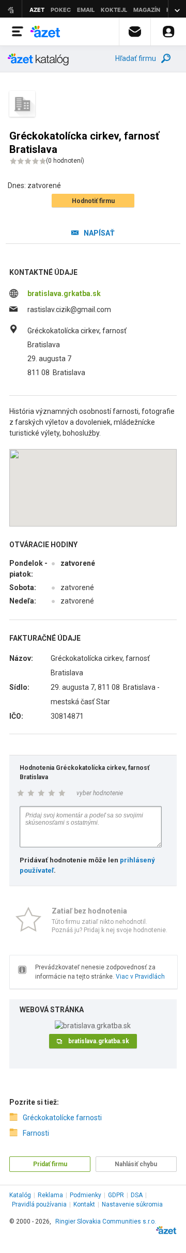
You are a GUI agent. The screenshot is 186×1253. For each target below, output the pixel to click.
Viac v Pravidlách (140, 976)
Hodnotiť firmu (93, 201)
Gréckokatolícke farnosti (62, 1117)
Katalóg (20, 1195)
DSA (137, 1195)
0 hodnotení (65, 160)
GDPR (116, 1195)
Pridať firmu (50, 1164)
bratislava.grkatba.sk (64, 293)
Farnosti (36, 1133)
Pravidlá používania (39, 1204)
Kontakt (84, 1204)
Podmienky (85, 1195)
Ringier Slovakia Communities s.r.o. (105, 1221)
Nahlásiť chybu (136, 1164)
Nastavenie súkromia (132, 1204)
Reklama (50, 1195)
